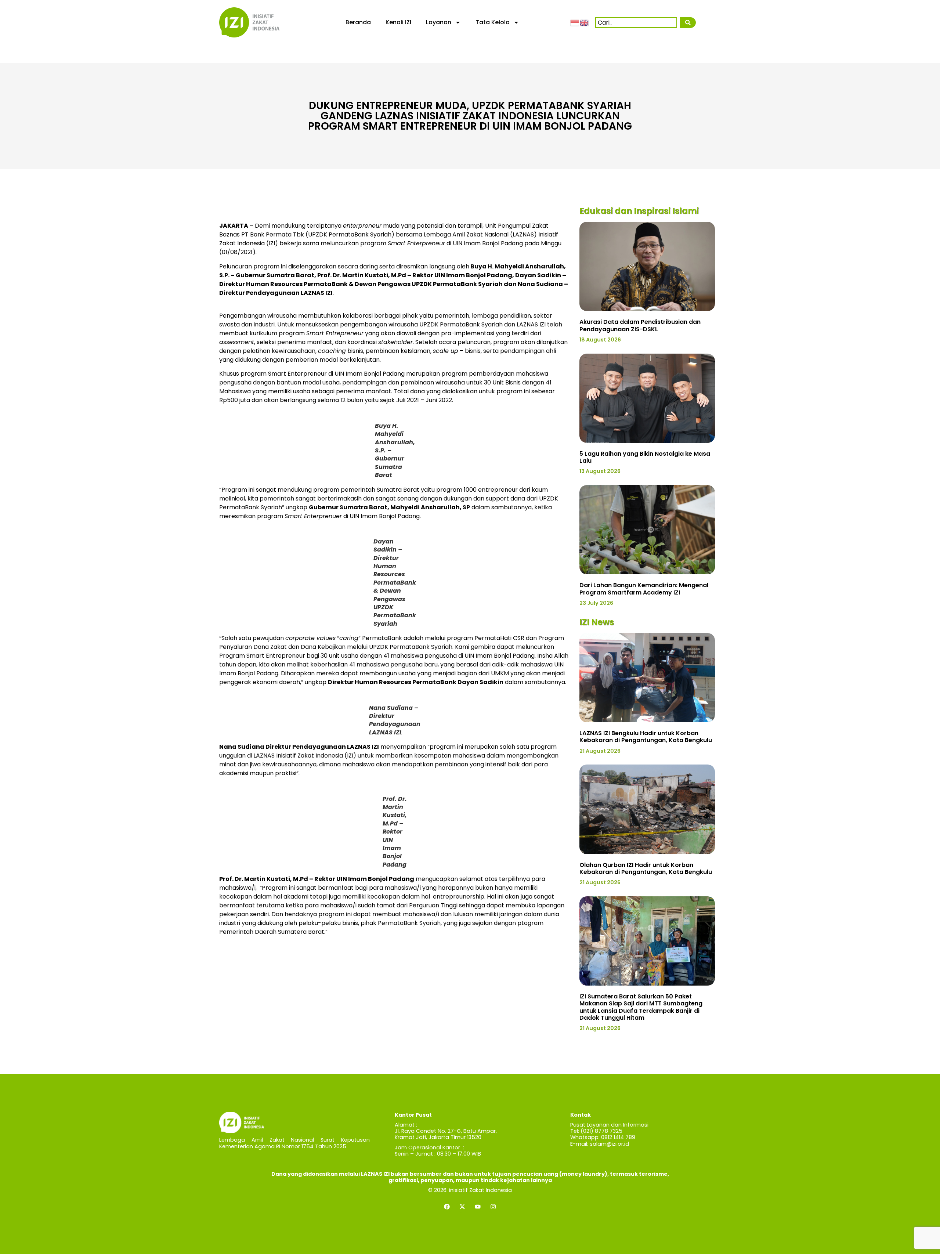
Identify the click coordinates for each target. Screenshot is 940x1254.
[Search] (687, 22)
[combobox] (636, 22)
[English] (584, 22)
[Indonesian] (575, 22)
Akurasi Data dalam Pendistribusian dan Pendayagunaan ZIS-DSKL (640, 325)
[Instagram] (493, 1207)
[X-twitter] (462, 1207)
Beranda (358, 22)
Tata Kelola (493, 22)
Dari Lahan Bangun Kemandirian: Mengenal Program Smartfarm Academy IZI (643, 588)
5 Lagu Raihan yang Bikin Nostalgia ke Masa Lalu (644, 457)
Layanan (438, 22)
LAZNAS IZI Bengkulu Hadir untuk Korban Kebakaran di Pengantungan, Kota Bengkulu (645, 736)
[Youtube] (478, 1207)
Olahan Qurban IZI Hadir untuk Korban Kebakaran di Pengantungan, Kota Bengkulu (645, 868)
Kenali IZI (398, 22)
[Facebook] (447, 1207)
